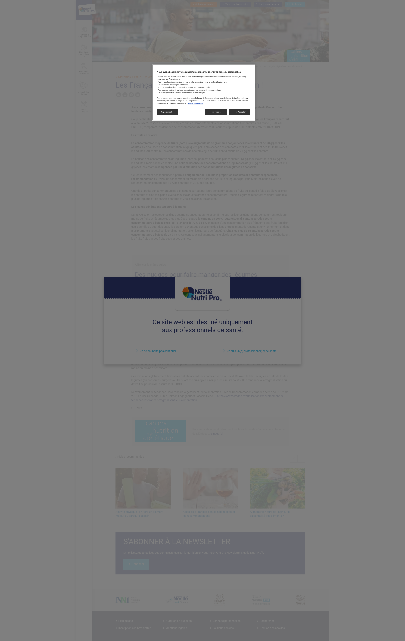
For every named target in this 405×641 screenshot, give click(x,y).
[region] (203, 92)
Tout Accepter (240, 112)
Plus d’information (195, 103)
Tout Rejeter (216, 112)
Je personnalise (168, 112)
